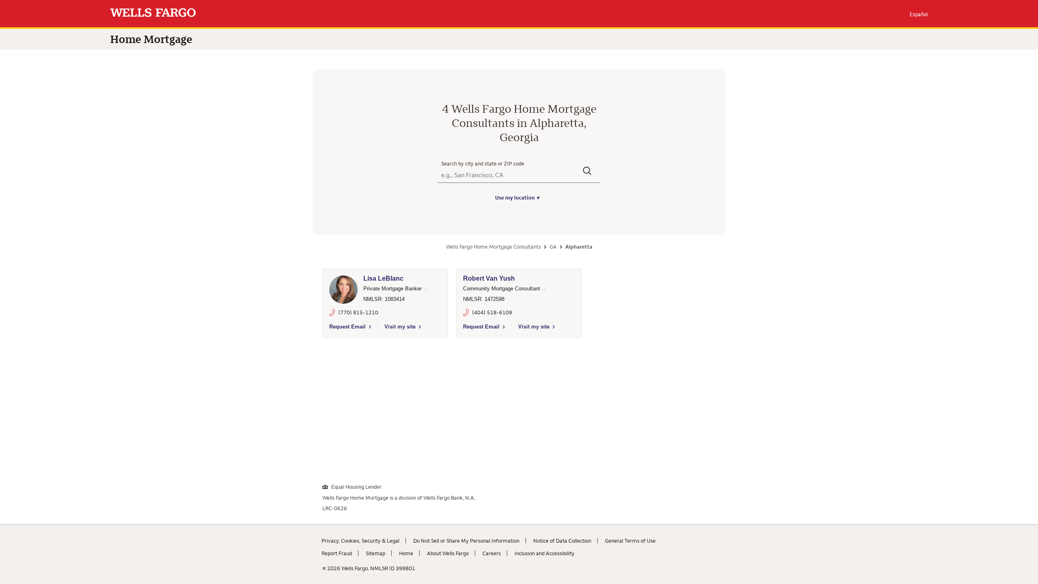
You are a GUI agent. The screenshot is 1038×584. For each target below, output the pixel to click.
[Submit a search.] (587, 172)
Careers (492, 553)
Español (918, 14)
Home (406, 553)
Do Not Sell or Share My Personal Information (466, 540)
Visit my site (400, 327)
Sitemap (375, 553)
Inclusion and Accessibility (545, 553)
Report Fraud (337, 553)
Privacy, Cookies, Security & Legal (360, 540)
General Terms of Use (630, 540)
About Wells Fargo (448, 553)
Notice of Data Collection (562, 540)
